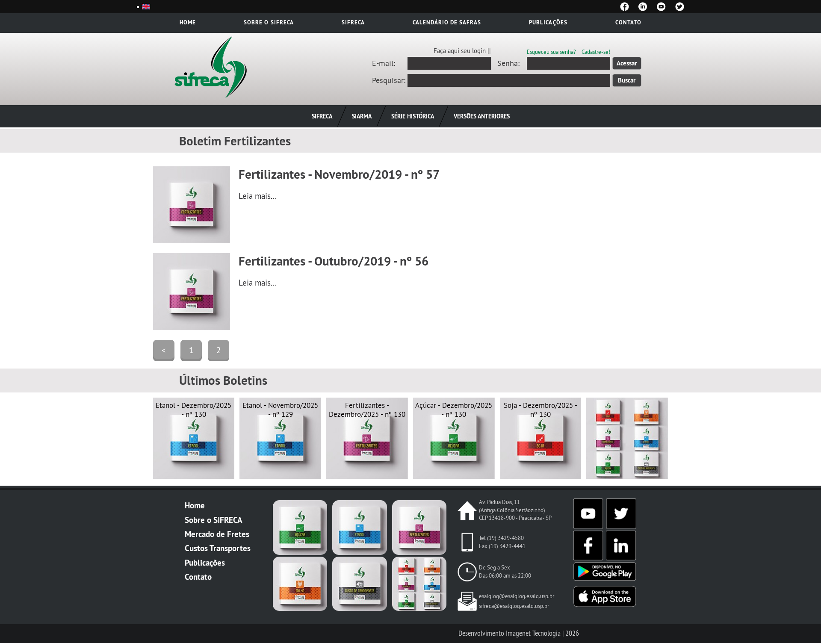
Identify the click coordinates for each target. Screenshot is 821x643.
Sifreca (353, 22)
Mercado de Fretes (217, 534)
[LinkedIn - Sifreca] (642, 6)
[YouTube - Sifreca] (661, 6)
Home (188, 22)
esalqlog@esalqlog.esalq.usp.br (516, 596)
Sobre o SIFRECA (213, 520)
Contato (628, 22)
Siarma (362, 116)
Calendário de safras (447, 22)
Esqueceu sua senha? (551, 51)
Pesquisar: (388, 80)
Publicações (548, 22)
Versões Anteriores (482, 116)
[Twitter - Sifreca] (679, 6)
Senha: (508, 63)
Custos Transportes (218, 548)
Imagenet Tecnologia (533, 633)
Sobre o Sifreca (268, 22)
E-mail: (383, 63)
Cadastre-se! (596, 51)
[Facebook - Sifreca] (624, 6)
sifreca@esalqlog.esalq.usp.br (514, 606)
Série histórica (412, 116)
